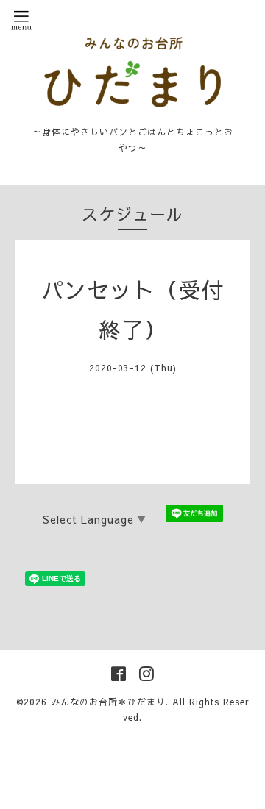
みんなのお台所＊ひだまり (108, 702)
